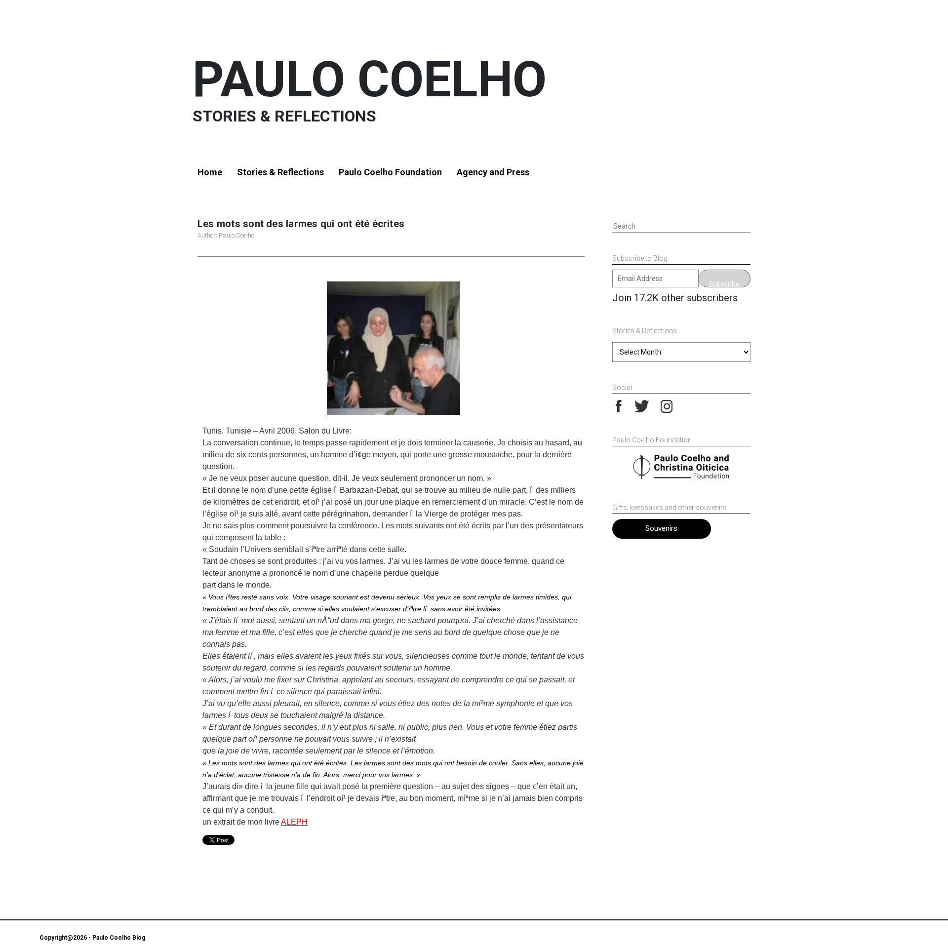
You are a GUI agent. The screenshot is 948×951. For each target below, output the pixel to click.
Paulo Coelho (370, 79)
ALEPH (294, 822)
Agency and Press (493, 172)
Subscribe (724, 283)
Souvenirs (661, 528)
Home (210, 172)
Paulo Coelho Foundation (390, 172)
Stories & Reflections (280, 172)
